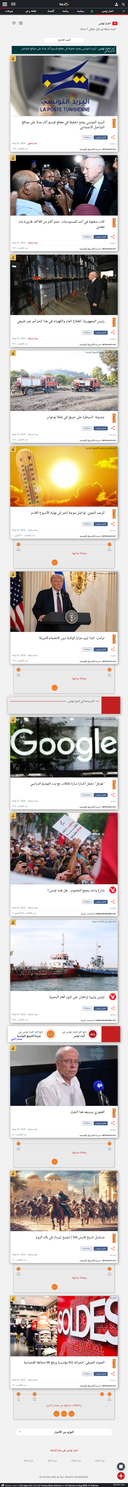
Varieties (86, 795)
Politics (87, 137)
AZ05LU (113, 144)
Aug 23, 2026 (24, 143)
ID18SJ (113, 801)
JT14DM (113, 656)
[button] (64, 544)
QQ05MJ (112, 1130)
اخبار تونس (100, 137)
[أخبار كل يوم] (64, 4)
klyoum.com (119, 1485)
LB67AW (112, 1255)
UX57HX (113, 530)
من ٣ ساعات (99, 1460)
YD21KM (112, 908)
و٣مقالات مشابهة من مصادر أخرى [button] (64, 1405)
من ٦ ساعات (76, 1460)
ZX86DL (113, 339)
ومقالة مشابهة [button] (79, 553)
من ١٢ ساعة (52, 1460)
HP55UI (113, 1015)
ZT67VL (113, 1380)
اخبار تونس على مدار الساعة (64, 1450)
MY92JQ (113, 435)
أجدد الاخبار (64, 40)
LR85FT (113, 243)
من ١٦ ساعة (28, 1460)
